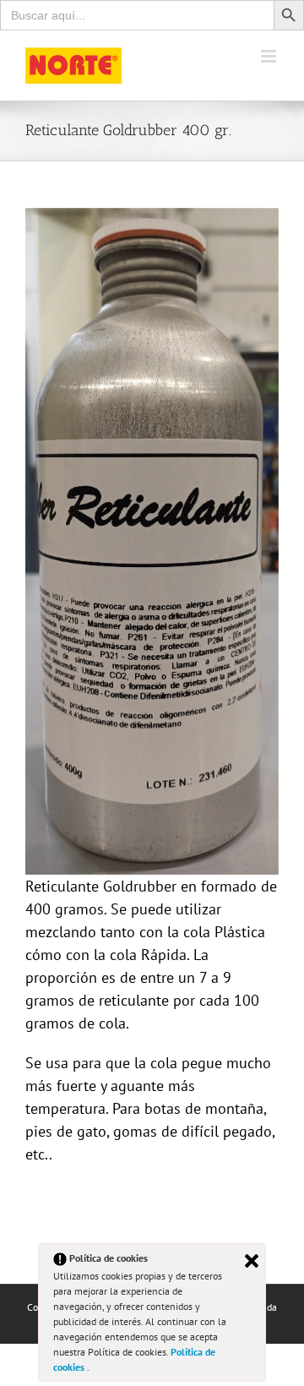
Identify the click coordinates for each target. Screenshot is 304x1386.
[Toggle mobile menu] (270, 56)
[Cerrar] (251, 1261)
